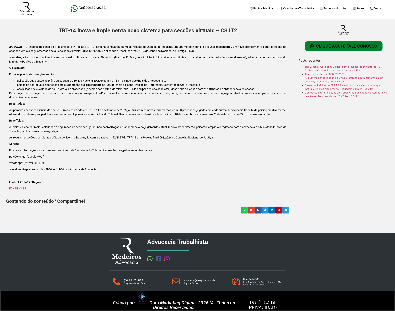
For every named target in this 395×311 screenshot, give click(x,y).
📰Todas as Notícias (333, 8)
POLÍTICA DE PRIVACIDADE (263, 305)
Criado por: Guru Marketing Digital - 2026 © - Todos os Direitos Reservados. (174, 305)
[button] (244, 210)
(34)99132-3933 (92, 8)
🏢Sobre (358, 8)
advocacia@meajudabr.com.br (200, 280)
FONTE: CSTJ (17, 188)
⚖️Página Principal (262, 8)
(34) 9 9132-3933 (133, 280)
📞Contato (377, 8)
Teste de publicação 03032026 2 (324, 74)
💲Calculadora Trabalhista (297, 8)
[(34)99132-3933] (74, 8)
